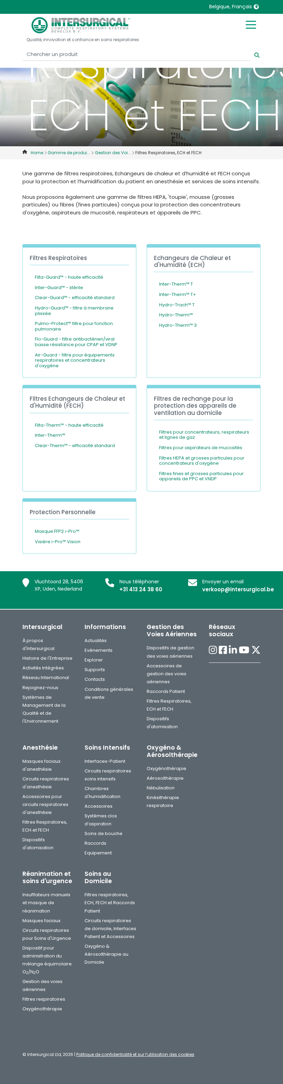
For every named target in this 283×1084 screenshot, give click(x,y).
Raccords (95, 843)
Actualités (96, 640)
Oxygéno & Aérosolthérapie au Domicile (106, 954)
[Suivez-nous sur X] (256, 650)
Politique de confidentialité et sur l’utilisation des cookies (135, 1054)
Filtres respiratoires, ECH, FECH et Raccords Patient (110, 902)
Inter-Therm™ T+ (177, 294)
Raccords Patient (166, 691)
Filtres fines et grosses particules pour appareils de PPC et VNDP (201, 476)
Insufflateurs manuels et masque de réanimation (46, 902)
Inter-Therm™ (50, 435)
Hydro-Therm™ (176, 315)
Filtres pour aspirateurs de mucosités (200, 447)
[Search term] (252, 54)
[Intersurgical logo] (81, 25)
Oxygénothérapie (166, 768)
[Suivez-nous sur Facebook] (223, 650)
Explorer (94, 660)
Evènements (99, 650)
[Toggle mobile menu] (251, 24)
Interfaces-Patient (105, 761)
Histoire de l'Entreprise (47, 658)
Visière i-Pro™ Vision (57, 541)
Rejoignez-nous (40, 687)
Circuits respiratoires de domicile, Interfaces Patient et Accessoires (110, 928)
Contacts (95, 679)
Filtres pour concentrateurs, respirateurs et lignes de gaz (204, 435)
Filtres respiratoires (43, 999)
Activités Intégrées (43, 668)
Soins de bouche (104, 833)
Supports (95, 669)
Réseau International (45, 677)
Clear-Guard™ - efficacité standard (75, 297)
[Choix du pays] (256, 6)
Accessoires (99, 806)
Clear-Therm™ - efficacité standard (75, 445)
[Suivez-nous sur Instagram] (213, 650)
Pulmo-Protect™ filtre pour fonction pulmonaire (74, 326)
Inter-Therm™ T (176, 284)
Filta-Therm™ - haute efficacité (69, 425)
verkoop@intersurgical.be (238, 589)
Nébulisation (161, 788)
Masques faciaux (41, 920)
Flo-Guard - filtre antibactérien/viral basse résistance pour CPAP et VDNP (76, 342)
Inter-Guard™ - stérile (59, 287)
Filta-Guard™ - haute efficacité (69, 277)
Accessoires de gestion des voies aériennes (166, 674)
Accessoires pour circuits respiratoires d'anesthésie (45, 804)
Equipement (98, 853)
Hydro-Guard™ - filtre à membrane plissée (74, 311)
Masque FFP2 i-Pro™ (57, 531)
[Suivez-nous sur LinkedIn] (233, 650)
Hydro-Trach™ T (177, 305)
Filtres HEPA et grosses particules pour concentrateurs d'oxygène (201, 461)
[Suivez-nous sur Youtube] (244, 650)
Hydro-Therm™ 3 (178, 325)
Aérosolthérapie (165, 778)
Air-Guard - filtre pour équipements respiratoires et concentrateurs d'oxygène (75, 360)
